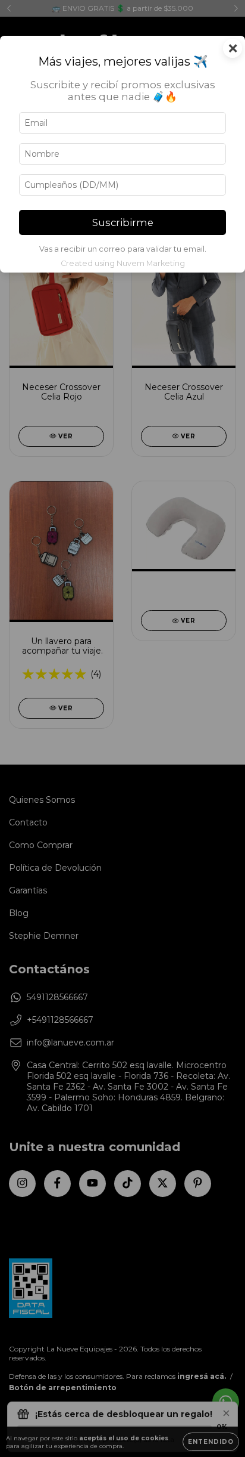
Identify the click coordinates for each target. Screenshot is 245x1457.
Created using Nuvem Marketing (123, 263)
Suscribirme (122, 222)
